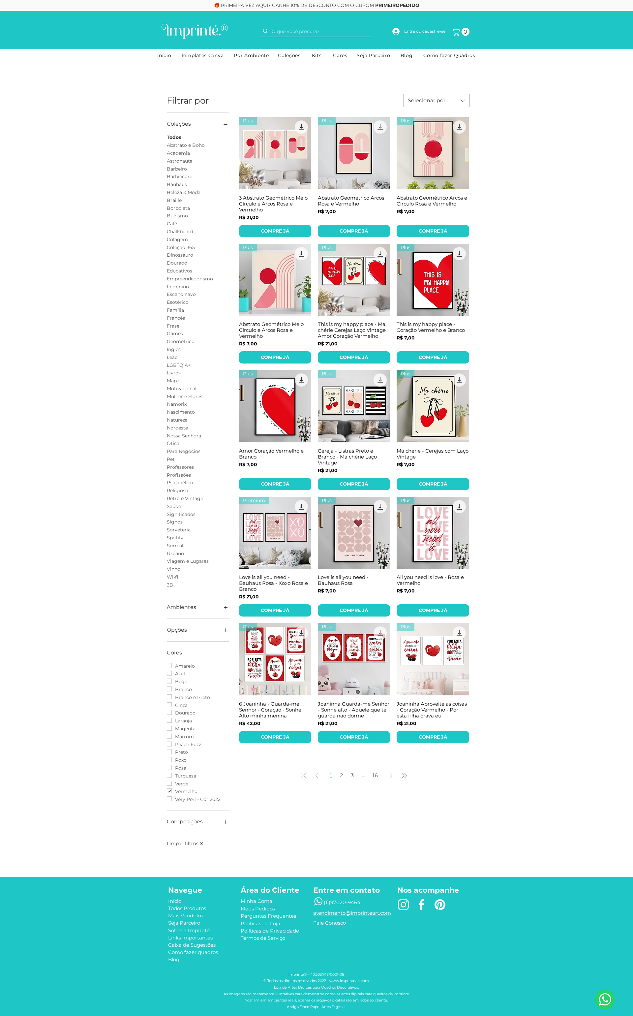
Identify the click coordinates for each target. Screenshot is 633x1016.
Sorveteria (179, 530)
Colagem (177, 239)
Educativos (179, 271)
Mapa (173, 381)
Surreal (175, 546)
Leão (172, 357)
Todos (174, 137)
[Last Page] (404, 775)
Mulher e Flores (184, 396)
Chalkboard (180, 232)
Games (175, 333)
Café (172, 224)
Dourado (177, 263)
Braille (174, 200)
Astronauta (180, 161)
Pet (171, 459)
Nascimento (181, 412)
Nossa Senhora (184, 436)
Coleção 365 (181, 247)
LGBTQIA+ (179, 365)
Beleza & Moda (183, 192)
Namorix (177, 404)
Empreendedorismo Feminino (190, 283)
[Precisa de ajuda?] (605, 999)
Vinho (173, 569)
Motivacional (181, 389)
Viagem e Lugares (188, 561)
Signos (175, 522)
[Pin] (440, 905)
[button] (461, 32)
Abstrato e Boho (186, 145)
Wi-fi (172, 577)
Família (175, 310)
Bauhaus (177, 184)
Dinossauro (180, 255)
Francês (176, 318)
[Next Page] (391, 775)
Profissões (179, 475)
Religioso (177, 490)
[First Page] (304, 775)
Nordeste (177, 428)
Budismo (177, 216)
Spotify (175, 538)
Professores (180, 467)
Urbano (175, 553)
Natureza (177, 420)
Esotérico (178, 302)
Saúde (174, 506)
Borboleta (178, 208)
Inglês (174, 349)
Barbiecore (179, 176)
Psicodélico (180, 483)
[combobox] (436, 100)
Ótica (173, 443)
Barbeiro (177, 169)
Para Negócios (183, 451)
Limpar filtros (185, 843)
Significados (181, 514)
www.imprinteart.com (349, 980)
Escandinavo (181, 294)
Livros (174, 373)
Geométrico (181, 341)
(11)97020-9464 (342, 902)
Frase (173, 326)
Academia (178, 153)
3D (170, 585)
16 (375, 775)
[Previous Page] (317, 775)
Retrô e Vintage (185, 498)
